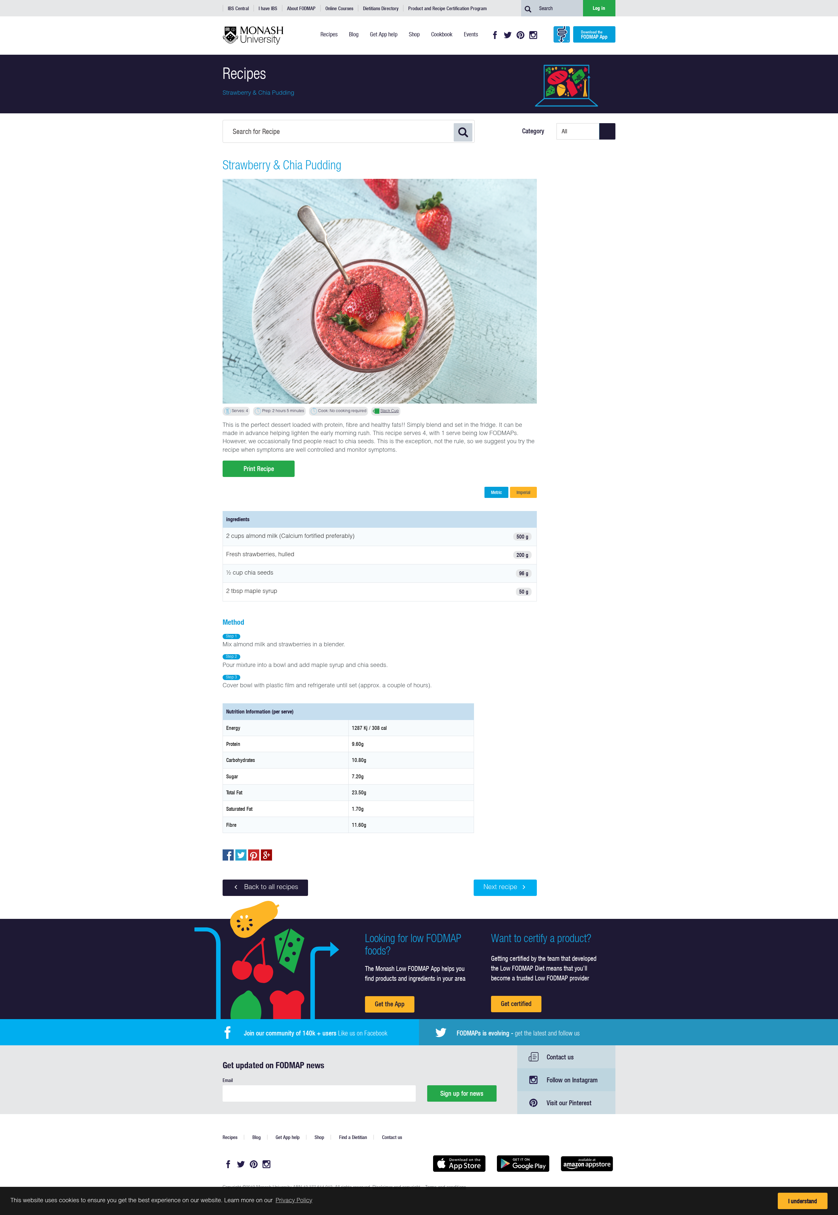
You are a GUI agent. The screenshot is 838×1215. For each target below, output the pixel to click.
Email (228, 1080)
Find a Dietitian (353, 1137)
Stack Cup (389, 411)
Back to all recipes (270, 887)
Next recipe (500, 887)
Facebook (495, 35)
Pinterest (520, 35)
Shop (319, 1137)
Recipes (230, 1137)
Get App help (288, 1137)
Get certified (516, 1003)
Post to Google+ (266, 855)
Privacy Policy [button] (294, 1201)
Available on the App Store (459, 1163)
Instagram (533, 35)
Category (533, 131)
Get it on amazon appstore (586, 1163)
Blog (256, 1137)
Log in (599, 8)
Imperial (523, 492)
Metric (496, 492)
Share (228, 855)
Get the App (390, 1004)
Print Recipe (259, 469)
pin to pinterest (253, 855)
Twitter (507, 35)
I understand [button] (802, 1201)
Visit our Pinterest (569, 1103)
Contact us (560, 1057)
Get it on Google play (523, 1163)
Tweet (240, 855)
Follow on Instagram (572, 1080)
